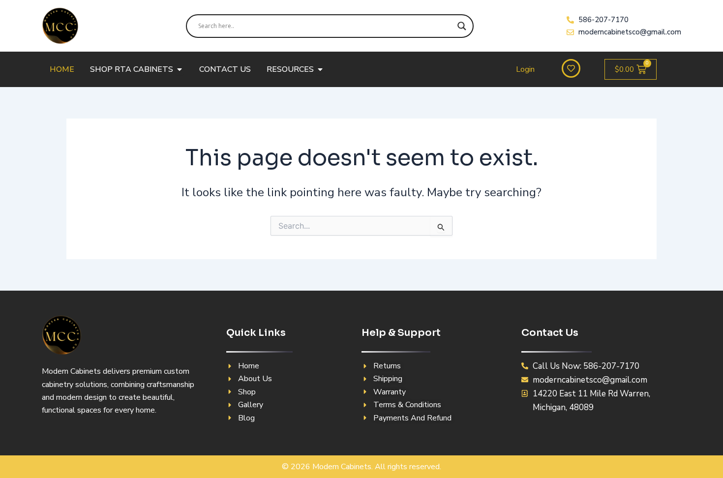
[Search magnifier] (462, 26)
